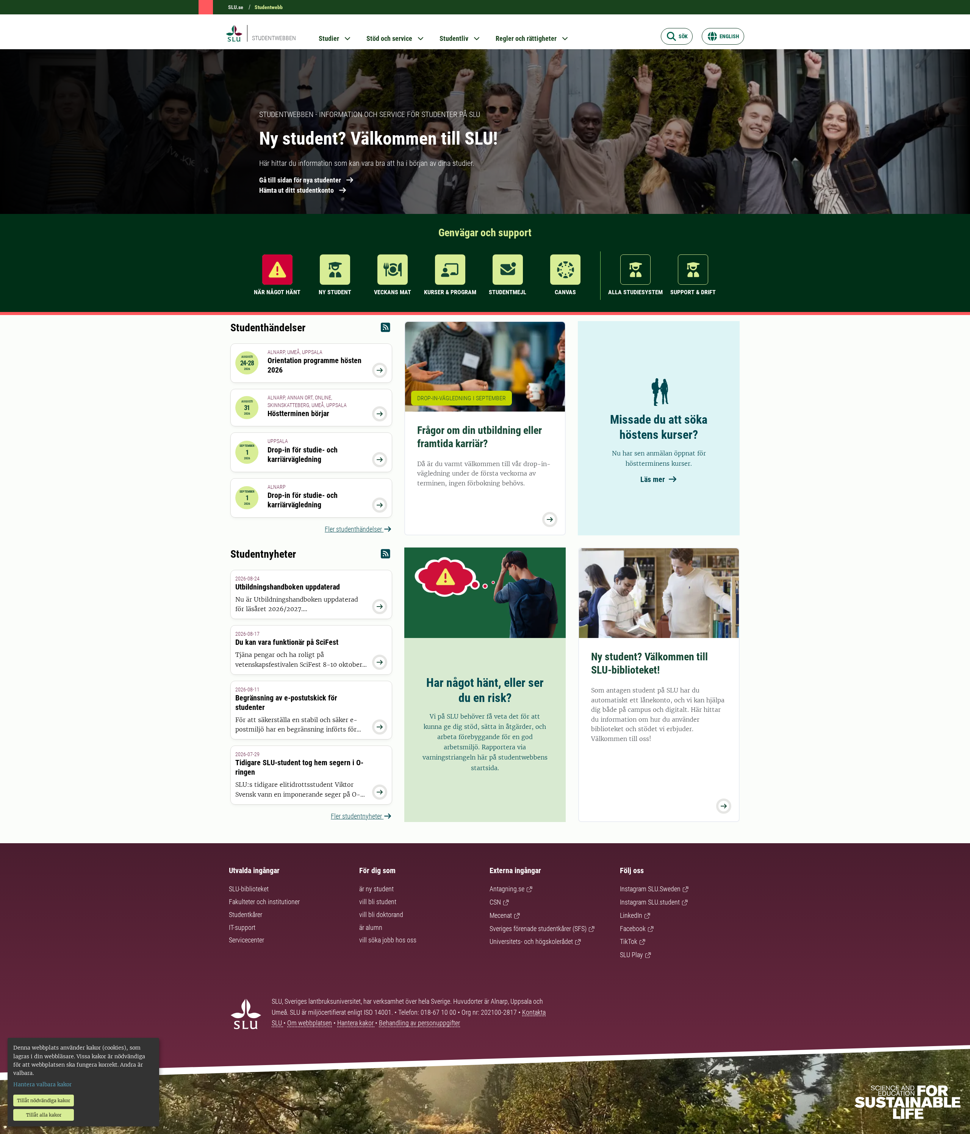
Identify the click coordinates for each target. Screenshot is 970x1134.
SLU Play (631, 955)
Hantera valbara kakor (42, 1084)
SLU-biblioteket (249, 889)
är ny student (376, 889)
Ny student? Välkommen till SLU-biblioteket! (649, 663)
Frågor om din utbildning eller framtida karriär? (479, 437)
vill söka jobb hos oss (387, 940)
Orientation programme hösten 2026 (314, 365)
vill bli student (377, 902)
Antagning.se (507, 889)
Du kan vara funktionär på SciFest (286, 642)
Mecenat (501, 915)
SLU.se (235, 7)
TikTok (628, 941)
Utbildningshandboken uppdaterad (287, 586)
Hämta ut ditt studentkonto (296, 190)
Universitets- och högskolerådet (531, 941)
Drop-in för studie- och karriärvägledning (303, 454)
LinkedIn (631, 915)
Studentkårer (245, 915)
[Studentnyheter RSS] (385, 556)
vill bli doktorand (381, 915)
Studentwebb (269, 7)
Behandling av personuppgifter (419, 1023)
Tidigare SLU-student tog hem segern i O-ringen (299, 767)
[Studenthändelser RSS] (385, 329)
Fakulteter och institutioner (264, 902)
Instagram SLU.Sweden (650, 889)
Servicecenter (246, 940)
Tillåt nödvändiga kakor (43, 1100)
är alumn (370, 927)
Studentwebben (274, 38)
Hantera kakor (356, 1023)
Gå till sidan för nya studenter (300, 180)
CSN (495, 902)
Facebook (633, 929)
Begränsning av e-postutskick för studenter (286, 702)
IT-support (242, 927)
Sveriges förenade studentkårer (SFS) (538, 929)
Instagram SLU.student (650, 902)
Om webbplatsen (309, 1023)
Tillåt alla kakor (43, 1115)
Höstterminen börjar (298, 413)
